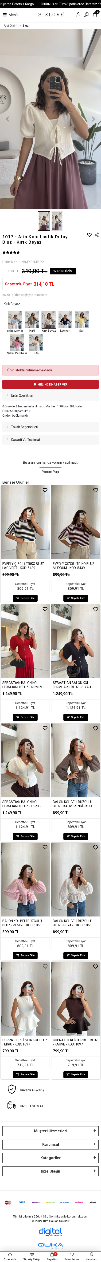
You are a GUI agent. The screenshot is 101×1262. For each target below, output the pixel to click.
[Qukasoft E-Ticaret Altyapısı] (50, 1246)
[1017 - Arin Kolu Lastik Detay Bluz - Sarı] (82, 320)
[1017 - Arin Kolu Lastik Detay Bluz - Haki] (32, 320)
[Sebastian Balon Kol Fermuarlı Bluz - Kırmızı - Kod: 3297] (25, 641)
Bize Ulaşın (50, 1171)
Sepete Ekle (28, 598)
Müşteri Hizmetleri (50, 1131)
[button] (7, 119)
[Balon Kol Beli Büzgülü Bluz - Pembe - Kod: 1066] (25, 879)
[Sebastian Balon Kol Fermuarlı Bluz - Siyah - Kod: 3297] (75, 641)
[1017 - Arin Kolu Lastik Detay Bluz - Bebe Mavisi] (15, 320)
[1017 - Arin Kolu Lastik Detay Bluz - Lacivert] (65, 320)
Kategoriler (50, 1158)
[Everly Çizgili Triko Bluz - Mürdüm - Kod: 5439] (75, 522)
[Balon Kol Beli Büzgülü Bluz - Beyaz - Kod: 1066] (75, 879)
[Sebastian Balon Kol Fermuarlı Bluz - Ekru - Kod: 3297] (25, 760)
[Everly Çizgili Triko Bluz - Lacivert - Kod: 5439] (25, 522)
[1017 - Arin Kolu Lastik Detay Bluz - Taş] (36, 342)
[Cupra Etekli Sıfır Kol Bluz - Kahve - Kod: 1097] (75, 999)
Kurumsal (50, 1144)
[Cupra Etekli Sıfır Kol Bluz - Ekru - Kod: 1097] (25, 999)
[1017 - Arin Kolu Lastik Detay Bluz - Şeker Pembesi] (17, 342)
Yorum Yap (50, 472)
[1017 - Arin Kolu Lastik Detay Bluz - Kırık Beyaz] (49, 320)
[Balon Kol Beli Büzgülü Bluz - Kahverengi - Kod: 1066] (75, 760)
